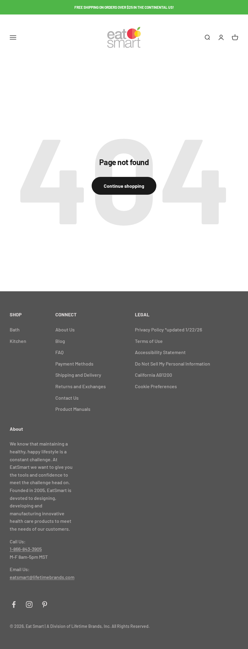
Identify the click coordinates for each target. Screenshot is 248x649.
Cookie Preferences (156, 386)
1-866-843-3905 (26, 549)
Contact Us (67, 398)
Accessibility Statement (160, 352)
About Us (65, 329)
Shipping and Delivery (78, 375)
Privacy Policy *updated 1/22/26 (168, 329)
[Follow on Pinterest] (45, 604)
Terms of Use (149, 341)
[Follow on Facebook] (14, 604)
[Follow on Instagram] (29, 604)
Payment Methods (74, 363)
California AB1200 (153, 375)
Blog (60, 341)
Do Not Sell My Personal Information (172, 363)
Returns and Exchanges (80, 386)
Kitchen (18, 341)
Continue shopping (124, 186)
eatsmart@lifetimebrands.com (42, 577)
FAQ (59, 352)
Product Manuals (72, 409)
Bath (15, 329)
